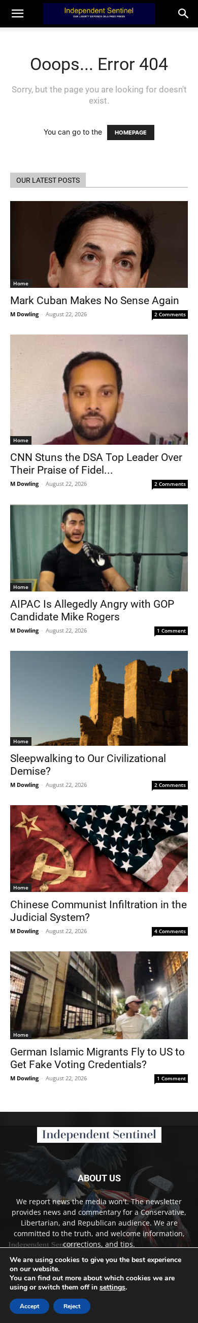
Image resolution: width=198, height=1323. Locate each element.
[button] (184, 13)
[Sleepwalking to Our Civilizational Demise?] (99, 698)
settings (112, 1287)
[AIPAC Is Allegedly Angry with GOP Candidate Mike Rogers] (99, 548)
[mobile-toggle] (17, 13)
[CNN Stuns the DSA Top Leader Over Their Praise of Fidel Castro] (99, 389)
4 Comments (170, 931)
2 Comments (170, 314)
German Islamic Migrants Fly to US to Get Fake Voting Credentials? (97, 1058)
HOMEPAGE (131, 132)
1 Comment (171, 630)
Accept (29, 1306)
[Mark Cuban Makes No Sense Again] (99, 244)
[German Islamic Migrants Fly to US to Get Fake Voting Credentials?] (99, 995)
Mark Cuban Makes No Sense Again (94, 300)
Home (20, 283)
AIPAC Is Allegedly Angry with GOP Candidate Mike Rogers (92, 610)
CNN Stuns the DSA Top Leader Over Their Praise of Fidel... (96, 463)
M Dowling (24, 314)
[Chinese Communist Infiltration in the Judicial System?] (99, 848)
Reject (71, 1306)
